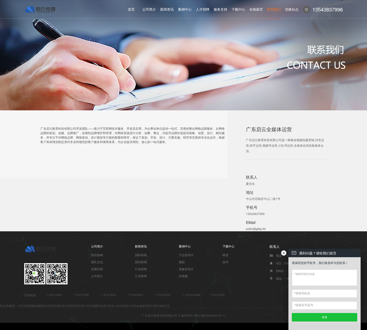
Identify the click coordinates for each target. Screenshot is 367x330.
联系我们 (274, 9)
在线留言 (256, 9)
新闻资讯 (167, 9)
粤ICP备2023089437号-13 (210, 315)
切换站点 (292, 9)
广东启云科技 (54, 294)
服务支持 (220, 9)
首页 (131, 9)
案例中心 (185, 9)
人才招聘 (202, 9)
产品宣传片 (186, 255)
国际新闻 (141, 255)
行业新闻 (141, 269)
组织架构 (97, 255)
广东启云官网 (81, 294)
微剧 (182, 262)
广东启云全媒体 (191, 294)
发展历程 (97, 269)
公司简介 (149, 9)
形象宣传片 (186, 269)
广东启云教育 (108, 294)
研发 (226, 255)
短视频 (183, 276)
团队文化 (97, 262)
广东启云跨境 (163, 294)
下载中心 (238, 9)
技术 (226, 262)
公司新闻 (141, 276)
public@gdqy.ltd (255, 229)
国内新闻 (141, 262)
